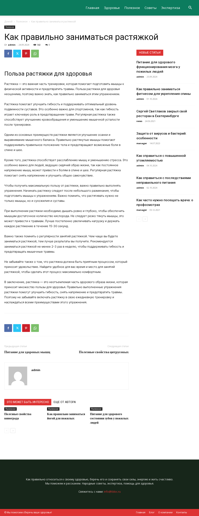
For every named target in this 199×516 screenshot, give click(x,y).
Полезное (132, 7)
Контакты (181, 512)
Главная (92, 7)
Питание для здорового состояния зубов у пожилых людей (109, 418)
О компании (165, 512)
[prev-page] (6, 430)
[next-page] (12, 430)
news (139, 121)
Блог (151, 512)
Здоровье (112, 7)
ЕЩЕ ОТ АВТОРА (65, 402)
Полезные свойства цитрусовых (104, 352)
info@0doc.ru (112, 491)
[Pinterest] (26, 53)
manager (141, 143)
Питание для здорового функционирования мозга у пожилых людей (158, 66)
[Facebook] (8, 53)
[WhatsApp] (35, 53)
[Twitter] (17, 53)
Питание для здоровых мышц (27, 352)
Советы (151, 7)
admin (12, 44)
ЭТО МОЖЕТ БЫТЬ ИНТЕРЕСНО (28, 402)
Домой (8, 21)
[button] (190, 8)
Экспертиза (170, 7)
